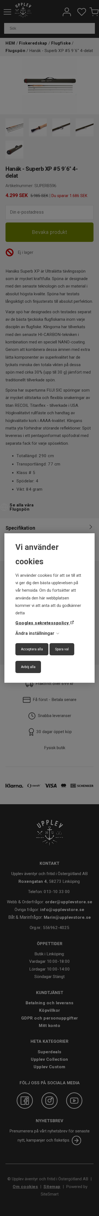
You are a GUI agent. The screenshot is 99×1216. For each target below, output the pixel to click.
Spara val (62, 649)
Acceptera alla (32, 649)
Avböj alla (28, 667)
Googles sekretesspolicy (42, 622)
